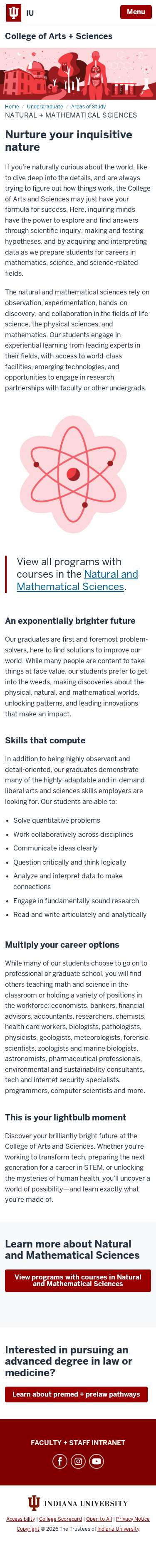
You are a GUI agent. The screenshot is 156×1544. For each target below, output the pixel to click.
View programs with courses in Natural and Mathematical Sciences (78, 1280)
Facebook (59, 1461)
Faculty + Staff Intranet (78, 1443)
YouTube (96, 1461)
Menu (136, 11)
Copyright (28, 1529)
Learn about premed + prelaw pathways (76, 1394)
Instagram (78, 1461)
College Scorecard (60, 1519)
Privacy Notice (133, 1519)
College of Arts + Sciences (59, 36)
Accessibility (20, 1519)
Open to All (99, 1519)
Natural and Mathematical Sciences (77, 580)
